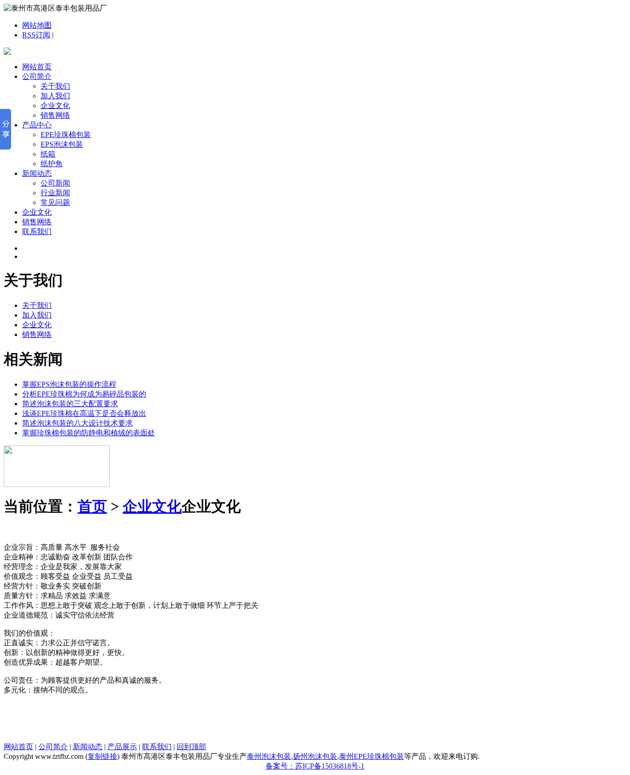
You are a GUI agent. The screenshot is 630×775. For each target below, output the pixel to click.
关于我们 (55, 86)
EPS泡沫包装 (62, 144)
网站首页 (37, 67)
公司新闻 (55, 183)
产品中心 (37, 125)
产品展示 (122, 747)
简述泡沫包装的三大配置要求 (70, 404)
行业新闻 (55, 193)
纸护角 (52, 164)
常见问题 (55, 202)
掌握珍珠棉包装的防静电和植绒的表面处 (88, 433)
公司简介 (37, 76)
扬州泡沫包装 (315, 756)
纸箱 (48, 154)
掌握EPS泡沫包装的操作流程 (69, 384)
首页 (92, 506)
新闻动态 (37, 173)
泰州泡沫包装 (269, 756)
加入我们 (55, 96)
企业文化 (55, 105)
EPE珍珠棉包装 (66, 134)
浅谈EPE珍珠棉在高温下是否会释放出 (84, 413)
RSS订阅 (36, 35)
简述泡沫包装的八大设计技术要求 (77, 423)
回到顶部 (191, 747)
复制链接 (102, 756)
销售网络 (55, 115)
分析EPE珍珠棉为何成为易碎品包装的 (84, 394)
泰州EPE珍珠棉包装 (371, 756)
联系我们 (37, 231)
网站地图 (37, 25)
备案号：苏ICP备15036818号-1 (315, 766)
